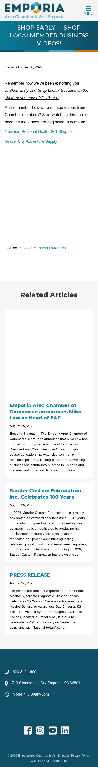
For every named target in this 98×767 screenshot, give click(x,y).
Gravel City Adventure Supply (31, 141)
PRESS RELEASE (30, 575)
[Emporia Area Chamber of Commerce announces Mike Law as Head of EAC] (49, 353)
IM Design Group (57, 760)
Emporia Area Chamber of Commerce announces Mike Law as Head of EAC (45, 412)
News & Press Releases (44, 248)
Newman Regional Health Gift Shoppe (38, 131)
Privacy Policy (80, 755)
